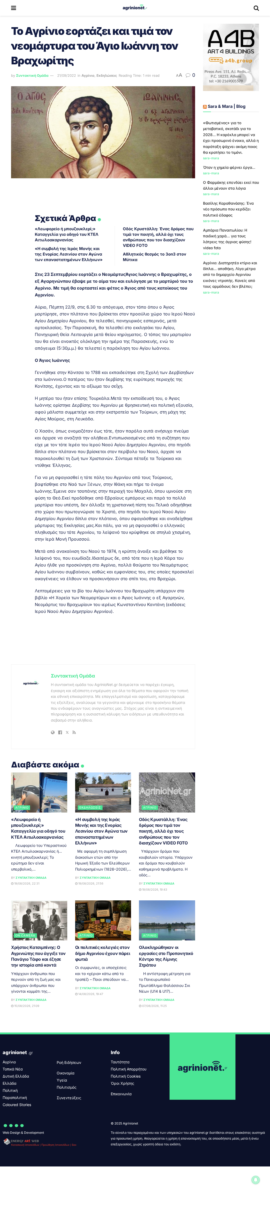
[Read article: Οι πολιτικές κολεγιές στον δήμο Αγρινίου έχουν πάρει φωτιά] (103, 920)
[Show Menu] (13, 8)
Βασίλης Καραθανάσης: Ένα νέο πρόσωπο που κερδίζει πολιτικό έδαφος (228, 209)
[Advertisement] (231, 385)
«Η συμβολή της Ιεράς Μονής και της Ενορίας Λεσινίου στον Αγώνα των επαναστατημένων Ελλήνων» (69, 254)
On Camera (25, 935)
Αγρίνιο (87, 75)
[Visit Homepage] (135, 8)
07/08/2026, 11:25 (154, 1006)
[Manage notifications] (256, 1180)
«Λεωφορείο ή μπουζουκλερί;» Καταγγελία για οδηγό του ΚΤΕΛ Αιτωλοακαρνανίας (66, 234)
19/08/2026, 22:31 (26, 883)
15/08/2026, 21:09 (26, 1006)
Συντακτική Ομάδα (32, 75)
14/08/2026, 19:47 (90, 994)
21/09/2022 (66, 75)
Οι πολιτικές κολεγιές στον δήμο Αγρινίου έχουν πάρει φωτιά (102, 953)
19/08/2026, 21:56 (90, 883)
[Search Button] (256, 8)
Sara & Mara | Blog (226, 106)
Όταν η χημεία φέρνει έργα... (229, 167)
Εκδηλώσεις (107, 75)
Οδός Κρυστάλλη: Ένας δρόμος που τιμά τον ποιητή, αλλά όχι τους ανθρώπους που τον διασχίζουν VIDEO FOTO (163, 831)
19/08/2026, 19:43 (154, 889)
